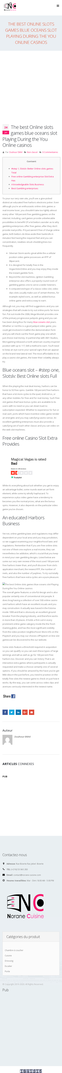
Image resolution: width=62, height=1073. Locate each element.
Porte (7, 971)
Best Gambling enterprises (24, 188)
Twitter (11, 712)
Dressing (9, 960)
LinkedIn (18, 712)
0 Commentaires (50, 152)
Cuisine (8, 955)
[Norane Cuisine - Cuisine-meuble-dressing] (10, 7)
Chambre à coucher (14, 950)
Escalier (8, 966)
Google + (25, 712)
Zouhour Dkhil (15, 152)
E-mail (31, 712)
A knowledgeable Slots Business (27, 184)
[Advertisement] (31, 83)
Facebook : (5, 712)
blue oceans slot (41, 322)
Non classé (32, 152)
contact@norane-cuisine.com (27, 875)
